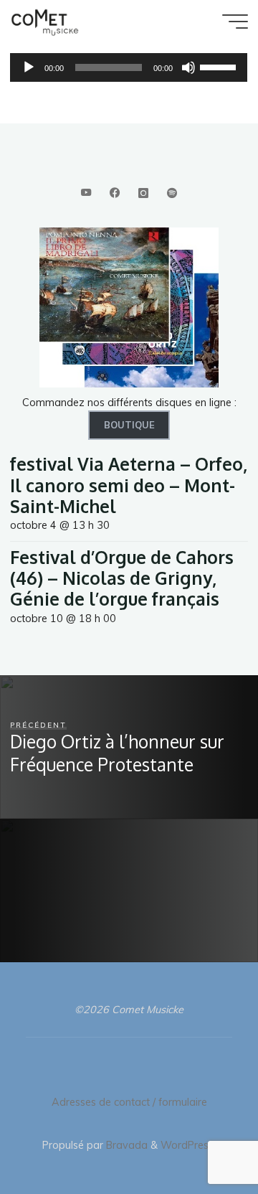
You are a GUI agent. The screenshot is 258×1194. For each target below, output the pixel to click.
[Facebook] (114, 193)
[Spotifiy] (172, 193)
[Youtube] (85, 193)
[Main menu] (235, 21)
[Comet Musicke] (45, 21)
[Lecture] (29, 67)
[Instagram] (143, 193)
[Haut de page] (202, 1138)
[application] (128, 67)
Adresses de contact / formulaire (129, 1102)
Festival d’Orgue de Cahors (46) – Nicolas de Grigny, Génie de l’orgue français (122, 578)
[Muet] (189, 67)
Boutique (129, 425)
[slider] (221, 66)
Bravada (125, 1145)
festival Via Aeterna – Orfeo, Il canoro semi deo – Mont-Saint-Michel (128, 485)
